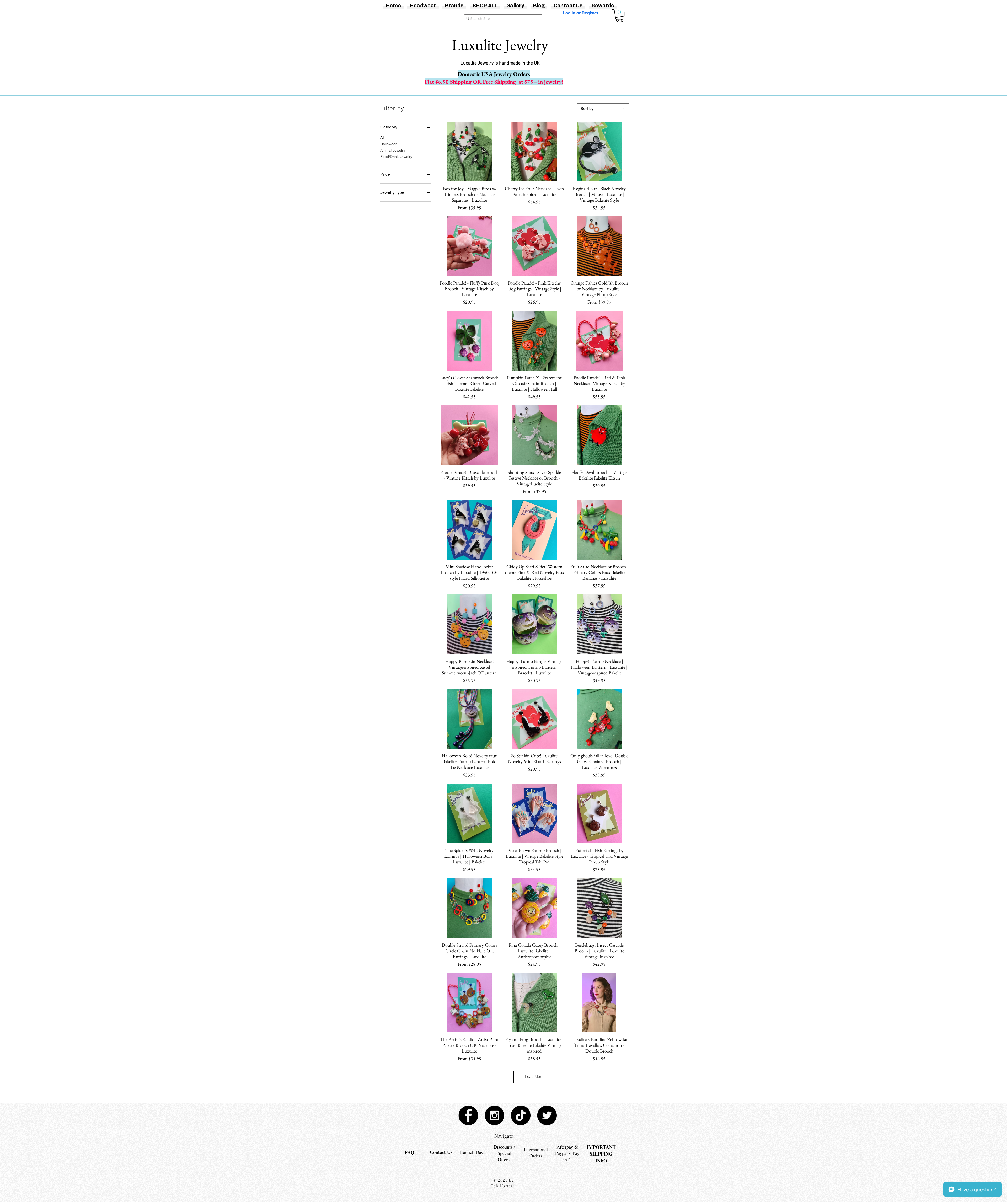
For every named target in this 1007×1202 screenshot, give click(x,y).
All (382, 138)
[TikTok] (521, 1115)
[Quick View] (469, 151)
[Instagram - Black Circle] (494, 1115)
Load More (534, 1077)
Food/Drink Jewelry (396, 156)
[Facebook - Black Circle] (468, 1115)
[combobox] (603, 108)
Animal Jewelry (392, 150)
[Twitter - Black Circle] (547, 1115)
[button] (619, 15)
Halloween (389, 144)
